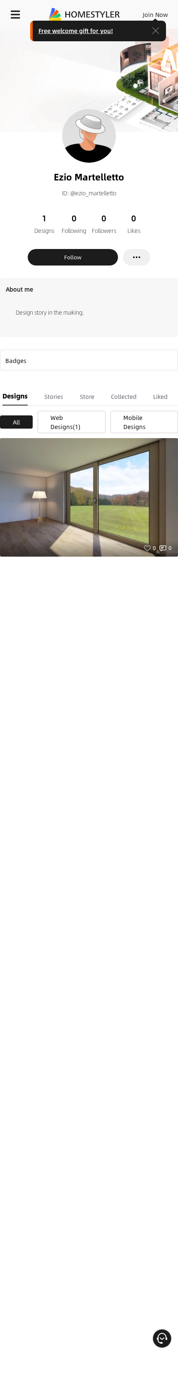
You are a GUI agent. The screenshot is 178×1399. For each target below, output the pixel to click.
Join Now (155, 14)
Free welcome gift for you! (75, 30)
